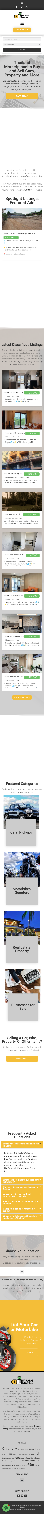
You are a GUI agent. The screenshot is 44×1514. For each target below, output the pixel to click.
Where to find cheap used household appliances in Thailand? (20, 1217)
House (9, 1454)
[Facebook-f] (18, 1496)
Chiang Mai (11, 1448)
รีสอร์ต (37, 1465)
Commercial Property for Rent (18, 477)
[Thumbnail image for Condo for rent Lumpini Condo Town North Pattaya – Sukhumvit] (22, 541)
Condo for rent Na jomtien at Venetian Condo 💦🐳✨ (24, 433)
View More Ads (22, 697)
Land (35, 1453)
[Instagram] (25, 1496)
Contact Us (27, 1291)
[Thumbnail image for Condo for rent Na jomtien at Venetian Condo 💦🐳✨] (22, 419)
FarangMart (9, 1153)
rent (17, 1457)
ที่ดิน (30, 1464)
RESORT (23, 1458)
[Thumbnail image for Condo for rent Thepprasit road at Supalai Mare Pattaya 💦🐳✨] (22, 379)
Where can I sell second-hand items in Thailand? (21, 1144)
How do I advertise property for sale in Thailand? (20, 1202)
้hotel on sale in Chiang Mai (16, 1468)
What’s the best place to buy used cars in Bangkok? (21, 1181)
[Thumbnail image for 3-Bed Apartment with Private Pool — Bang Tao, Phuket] (22, 219)
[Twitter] (22, 1496)
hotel (22, 1449)
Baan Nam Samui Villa (12, 514)
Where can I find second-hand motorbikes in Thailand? (17, 1195)
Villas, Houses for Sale (14, 518)
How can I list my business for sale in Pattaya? (20, 1188)
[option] (22, 236)
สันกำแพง (5, 1468)
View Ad (22, 259)
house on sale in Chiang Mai (21, 1454)
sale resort (19, 1461)
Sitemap (22, 1507)
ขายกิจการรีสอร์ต (29, 1461)
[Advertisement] (22, 138)
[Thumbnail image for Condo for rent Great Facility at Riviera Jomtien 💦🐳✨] (22, 663)
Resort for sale (31, 1458)
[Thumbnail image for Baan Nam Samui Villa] (22, 501)
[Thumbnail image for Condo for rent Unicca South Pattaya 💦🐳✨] (22, 582)
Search (22, 50)
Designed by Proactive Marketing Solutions (22, 1510)
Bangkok (12, 1168)
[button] (22, 3)
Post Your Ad (8, 184)
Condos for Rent (13, 396)
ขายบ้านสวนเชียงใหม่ (14, 1465)
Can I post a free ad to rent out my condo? (19, 1209)
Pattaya (21, 1168)
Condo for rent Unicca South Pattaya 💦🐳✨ (21, 595)
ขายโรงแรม (23, 1465)
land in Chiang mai (8, 1458)
